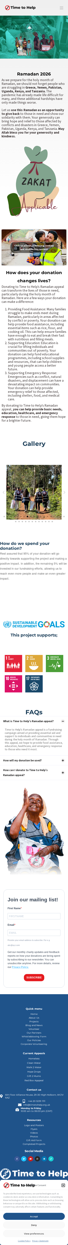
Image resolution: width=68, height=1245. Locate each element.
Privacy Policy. (20, 967)
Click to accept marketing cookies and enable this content (34, 247)
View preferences (34, 1233)
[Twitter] (23, 1158)
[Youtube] (30, 1158)
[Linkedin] (44, 1158)
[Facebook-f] (17, 1158)
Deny (34, 1225)
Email (11, 925)
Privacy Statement (40, 1240)
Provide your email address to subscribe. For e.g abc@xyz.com (29, 942)
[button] (63, 1185)
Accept (34, 1216)
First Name (14, 908)
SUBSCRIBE (34, 977)
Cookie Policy (24, 1240)
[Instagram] (37, 1158)
